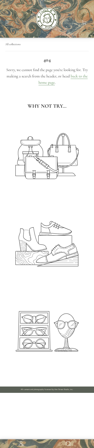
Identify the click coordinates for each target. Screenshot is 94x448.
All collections (13, 44)
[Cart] (84, 22)
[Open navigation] (10, 22)
